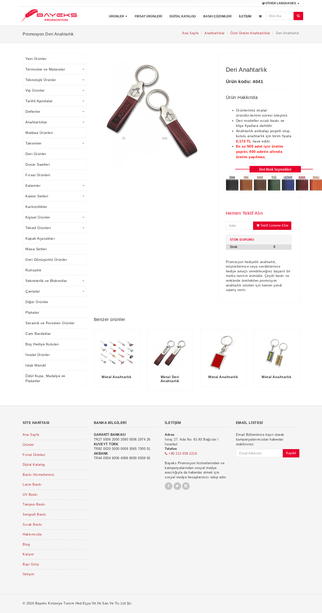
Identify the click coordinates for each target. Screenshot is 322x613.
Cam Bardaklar (38, 334)
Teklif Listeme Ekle (273, 225)
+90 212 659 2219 (182, 453)
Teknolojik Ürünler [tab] (40, 80)
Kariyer (28, 554)
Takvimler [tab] (33, 143)
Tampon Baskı (34, 504)
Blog (26, 544)
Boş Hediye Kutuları (42, 344)
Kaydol (291, 453)
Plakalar (32, 312)
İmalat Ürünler (37, 355)
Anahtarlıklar (215, 33)
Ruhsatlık (33, 270)
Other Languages (281, 3)
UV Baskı (30, 494)
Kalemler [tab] (33, 186)
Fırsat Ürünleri (148, 16)
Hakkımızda (32, 534)
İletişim (245, 16)
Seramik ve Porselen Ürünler (50, 323)
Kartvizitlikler (36, 207)
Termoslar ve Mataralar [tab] (45, 69)
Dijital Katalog (183, 16)
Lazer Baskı (32, 484)
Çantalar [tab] (32, 291)
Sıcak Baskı (32, 524)
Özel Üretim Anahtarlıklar (250, 33)
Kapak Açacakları (40, 238)
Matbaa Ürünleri (39, 133)
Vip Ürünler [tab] (35, 90)
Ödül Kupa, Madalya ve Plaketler (45, 378)
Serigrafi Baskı (34, 514)
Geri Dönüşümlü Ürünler (46, 260)
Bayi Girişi (31, 564)
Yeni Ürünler (36, 59)
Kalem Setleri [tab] (36, 196)
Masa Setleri (36, 249)
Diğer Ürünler (37, 302)
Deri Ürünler (35, 154)
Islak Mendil (35, 365)
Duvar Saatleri (37, 164)
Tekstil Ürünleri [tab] (38, 228)
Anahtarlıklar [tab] (36, 122)
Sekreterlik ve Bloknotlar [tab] (46, 281)
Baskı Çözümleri (217, 16)
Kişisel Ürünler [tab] (37, 217)
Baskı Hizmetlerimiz (39, 475)
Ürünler (117, 16)
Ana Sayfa (190, 33)
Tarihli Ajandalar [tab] (39, 101)
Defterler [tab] (33, 112)
